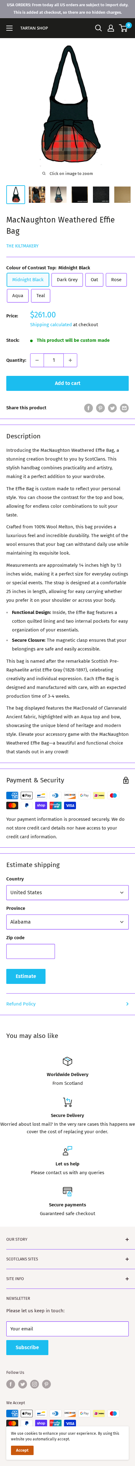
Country (15, 879)
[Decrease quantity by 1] (37, 360)
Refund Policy (20, 1004)
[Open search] (98, 28)
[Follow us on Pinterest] (46, 1384)
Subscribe (27, 1347)
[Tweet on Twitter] (112, 407)
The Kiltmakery (22, 246)
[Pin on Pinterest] (100, 407)
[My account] (111, 28)
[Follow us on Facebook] (10, 1384)
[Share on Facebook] (88, 407)
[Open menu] (9, 28)
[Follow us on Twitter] (22, 1384)
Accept (22, 1450)
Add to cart (67, 383)
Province (15, 908)
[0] (123, 28)
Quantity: (16, 360)
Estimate (26, 976)
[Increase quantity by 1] (70, 360)
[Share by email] (124, 407)
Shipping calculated (51, 324)
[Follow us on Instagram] (34, 1384)
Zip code (15, 937)
